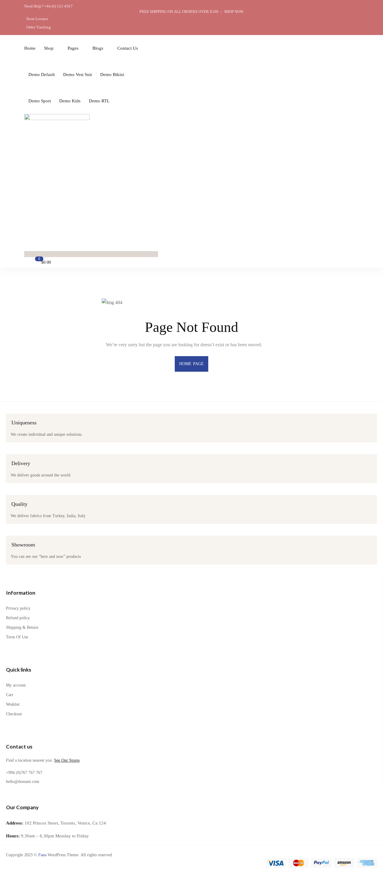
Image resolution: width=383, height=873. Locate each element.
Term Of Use (17, 637)
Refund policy (18, 618)
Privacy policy (18, 608)
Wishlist (12, 704)
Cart (9, 695)
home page (191, 364)
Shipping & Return (22, 627)
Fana (42, 855)
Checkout (14, 714)
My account (16, 685)
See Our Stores (67, 760)
